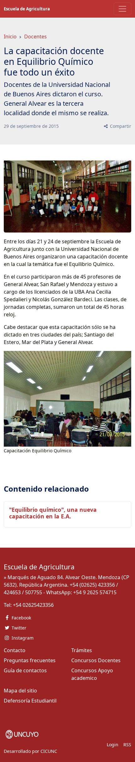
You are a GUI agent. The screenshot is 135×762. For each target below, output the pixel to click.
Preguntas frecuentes (30, 660)
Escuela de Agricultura (27, 9)
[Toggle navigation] (122, 9)
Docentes (35, 36)
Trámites (81, 650)
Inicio (10, 36)
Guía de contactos (25, 670)
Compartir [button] (120, 126)
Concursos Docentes (96, 660)
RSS (127, 745)
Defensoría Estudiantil (30, 700)
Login (112, 745)
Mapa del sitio (20, 690)
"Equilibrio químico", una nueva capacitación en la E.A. (53, 513)
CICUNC (48, 751)
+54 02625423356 (33, 604)
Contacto (14, 650)
